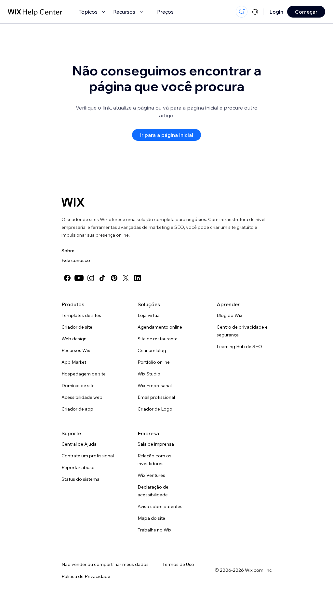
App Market (73, 362)
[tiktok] (102, 278)
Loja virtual (149, 315)
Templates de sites (81, 315)
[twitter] (126, 278)
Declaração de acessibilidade (153, 491)
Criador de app (77, 409)
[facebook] (67, 278)
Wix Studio (149, 374)
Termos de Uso (178, 564)
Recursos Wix (75, 350)
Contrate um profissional (87, 456)
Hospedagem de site (83, 374)
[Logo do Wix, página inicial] (73, 202)
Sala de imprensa (156, 444)
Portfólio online (154, 362)
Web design (74, 339)
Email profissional (156, 397)
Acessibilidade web (81, 397)
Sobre (67, 251)
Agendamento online (160, 327)
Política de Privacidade (85, 576)
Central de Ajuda (79, 444)
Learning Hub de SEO (239, 346)
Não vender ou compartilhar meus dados (105, 564)
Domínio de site (78, 385)
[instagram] (91, 278)
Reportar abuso (78, 467)
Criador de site (76, 327)
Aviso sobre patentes (160, 506)
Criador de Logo (155, 409)
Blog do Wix (229, 315)
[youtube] (79, 278)
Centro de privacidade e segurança (242, 331)
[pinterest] (114, 278)
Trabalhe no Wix (154, 530)
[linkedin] (137, 278)
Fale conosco (75, 260)
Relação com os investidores (154, 459)
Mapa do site (151, 518)
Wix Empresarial (155, 385)
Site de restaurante (158, 339)
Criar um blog (152, 350)
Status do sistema (80, 479)
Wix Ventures (151, 475)
